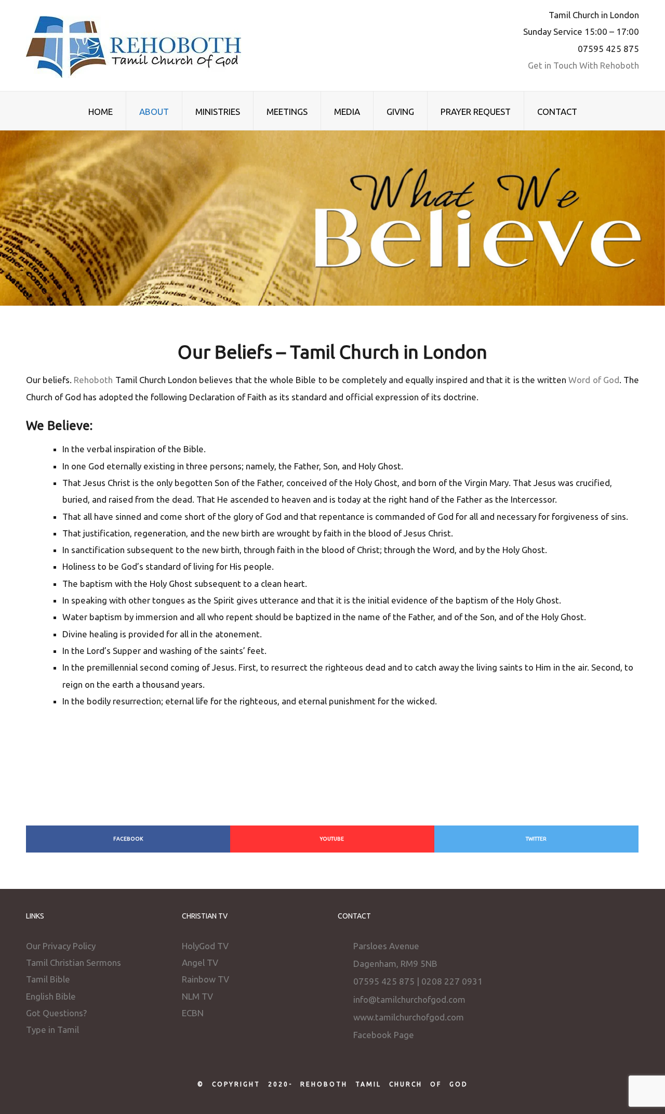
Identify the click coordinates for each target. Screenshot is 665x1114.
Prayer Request (476, 111)
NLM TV (197, 996)
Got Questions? (56, 1013)
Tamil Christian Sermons (73, 962)
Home (100, 111)
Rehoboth (93, 380)
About (154, 111)
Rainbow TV (205, 979)
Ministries (217, 111)
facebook (128, 839)
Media (347, 111)
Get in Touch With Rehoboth (583, 65)
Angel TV (200, 962)
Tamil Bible (48, 979)
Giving (400, 111)
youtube (332, 839)
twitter (536, 839)
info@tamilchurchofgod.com (409, 999)
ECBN (193, 1013)
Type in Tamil (52, 1029)
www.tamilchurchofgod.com (408, 1017)
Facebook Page (383, 1035)
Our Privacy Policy (61, 946)
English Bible (51, 996)
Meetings (287, 111)
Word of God (593, 380)
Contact (557, 111)
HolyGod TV (205, 946)
